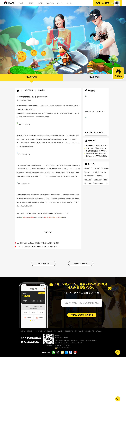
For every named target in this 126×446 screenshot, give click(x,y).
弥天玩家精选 (97, 179)
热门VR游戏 (105, 168)
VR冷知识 (99, 176)
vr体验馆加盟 (29, 331)
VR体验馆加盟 (95, 168)
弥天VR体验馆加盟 (90, 176)
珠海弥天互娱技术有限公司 (86, 340)
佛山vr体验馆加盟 (58, 331)
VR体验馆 (103, 172)
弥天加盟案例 (94, 77)
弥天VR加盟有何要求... (89, 331)
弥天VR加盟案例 (80, 263)
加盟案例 (66, 337)
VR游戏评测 (88, 179)
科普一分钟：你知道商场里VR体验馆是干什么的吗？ (94, 133)
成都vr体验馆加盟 (79, 331)
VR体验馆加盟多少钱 (68, 331)
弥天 (9, 3)
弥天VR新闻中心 (43, 263)
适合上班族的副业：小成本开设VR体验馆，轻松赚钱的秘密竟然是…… (97, 151)
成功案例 (31, 3)
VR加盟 (21, 3)
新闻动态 (41, 90)
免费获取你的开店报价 (82, 315)
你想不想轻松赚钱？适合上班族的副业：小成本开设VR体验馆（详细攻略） (97, 153)
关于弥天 (57, 337)
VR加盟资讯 (28, 90)
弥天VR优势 (88, 183)
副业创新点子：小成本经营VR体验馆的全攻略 (94, 111)
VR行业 (87, 172)
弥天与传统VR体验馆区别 (100, 183)
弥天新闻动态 (31, 77)
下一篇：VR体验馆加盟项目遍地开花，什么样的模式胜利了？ (38, 247)
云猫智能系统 (50, 3)
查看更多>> (99, 331)
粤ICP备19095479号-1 (65, 345)
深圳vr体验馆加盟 (48, 331)
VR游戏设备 (95, 172)
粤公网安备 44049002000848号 (63, 348)
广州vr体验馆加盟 (38, 331)
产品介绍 (40, 3)
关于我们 (69, 3)
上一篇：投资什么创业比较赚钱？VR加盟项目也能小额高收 (38, 243)
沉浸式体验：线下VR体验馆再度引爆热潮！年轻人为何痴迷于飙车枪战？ (97, 156)
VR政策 (105, 179)
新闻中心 (59, 3)
